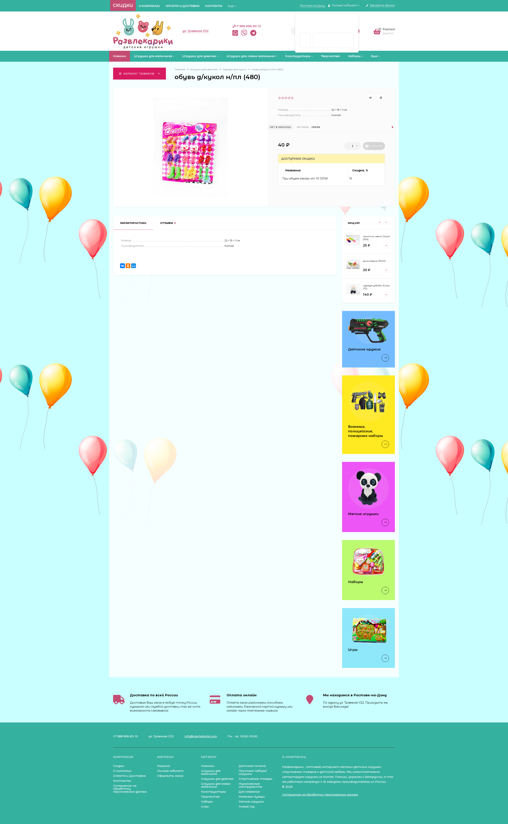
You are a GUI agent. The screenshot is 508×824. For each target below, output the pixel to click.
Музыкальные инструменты (250, 785)
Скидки (123, 5)
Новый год (246, 806)
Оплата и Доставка (182, 6)
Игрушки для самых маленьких (216, 785)
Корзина (163, 766)
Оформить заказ (170, 776)
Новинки (207, 766)
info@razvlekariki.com (201, 736)
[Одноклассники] (128, 265)
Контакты (213, 6)
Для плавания (249, 791)
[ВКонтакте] (122, 265)
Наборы (207, 801)
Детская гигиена (252, 766)
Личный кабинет (170, 771)
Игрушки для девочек (217, 779)
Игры (205, 806)
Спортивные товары (255, 779)
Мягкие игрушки (251, 801)
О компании (149, 6)
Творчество (210, 796)
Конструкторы (213, 791)
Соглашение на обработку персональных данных (130, 788)
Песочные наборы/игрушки (253, 772)
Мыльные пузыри (252, 796)
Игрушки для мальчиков (210, 772)
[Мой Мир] (133, 265)
